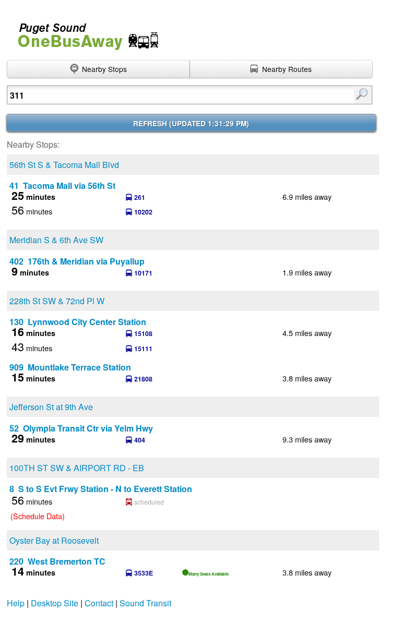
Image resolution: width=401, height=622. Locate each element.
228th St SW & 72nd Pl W (56, 301)
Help (16, 603)
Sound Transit (145, 603)
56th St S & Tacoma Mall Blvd (64, 165)
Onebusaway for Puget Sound (83, 32)
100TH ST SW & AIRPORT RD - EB (76, 468)
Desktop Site (54, 603)
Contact (99, 603)
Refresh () (191, 123)
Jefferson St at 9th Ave (51, 407)
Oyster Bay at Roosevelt (54, 540)
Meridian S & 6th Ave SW (56, 240)
